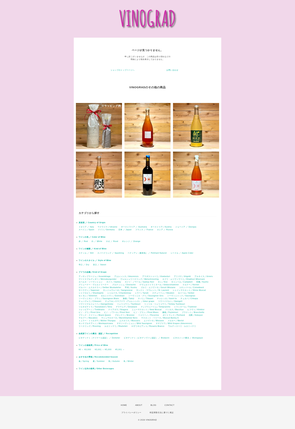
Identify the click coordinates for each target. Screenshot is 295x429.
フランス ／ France (144, 230)
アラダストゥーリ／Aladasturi (156, 276)
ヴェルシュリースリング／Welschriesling (139, 279)
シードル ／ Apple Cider (182, 253)
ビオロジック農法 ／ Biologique (188, 338)
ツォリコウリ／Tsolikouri (129, 304)
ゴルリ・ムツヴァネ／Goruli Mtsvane (158, 287)
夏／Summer (99, 361)
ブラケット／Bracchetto (193, 312)
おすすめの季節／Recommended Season (98, 357)
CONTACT (169, 405)
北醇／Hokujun (196, 315)
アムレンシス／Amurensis (126, 276)
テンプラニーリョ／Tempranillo (155, 307)
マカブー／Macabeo (88, 318)
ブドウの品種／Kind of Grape (93, 272)
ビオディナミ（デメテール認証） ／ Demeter (99, 338)
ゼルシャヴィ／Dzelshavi (113, 296)
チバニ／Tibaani (145, 298)
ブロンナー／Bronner (125, 315)
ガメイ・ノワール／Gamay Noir (139, 282)
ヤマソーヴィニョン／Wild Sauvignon (134, 323)
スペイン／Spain (86, 230)
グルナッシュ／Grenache (124, 285)
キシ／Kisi (163, 282)
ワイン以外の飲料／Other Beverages (96, 369)
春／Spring (84, 361)
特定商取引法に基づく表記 (162, 412)
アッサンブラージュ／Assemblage (95, 276)
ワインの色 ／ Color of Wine (92, 237)
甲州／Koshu (131, 287)
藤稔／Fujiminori (170, 312)
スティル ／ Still (86, 253)
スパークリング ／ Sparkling (110, 253)
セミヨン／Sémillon (88, 296)
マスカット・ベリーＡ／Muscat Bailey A (160, 318)
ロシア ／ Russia (165, 230)
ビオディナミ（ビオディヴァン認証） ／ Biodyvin (146, 338)
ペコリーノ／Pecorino (148, 315)
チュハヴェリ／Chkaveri (90, 301)
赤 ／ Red (83, 241)
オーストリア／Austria (161, 227)
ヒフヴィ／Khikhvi (196, 309)
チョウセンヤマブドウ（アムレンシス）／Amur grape (129, 301)
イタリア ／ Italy (86, 227)
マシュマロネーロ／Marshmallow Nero (119, 318)
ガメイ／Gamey (113, 282)
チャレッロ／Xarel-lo (167, 298)
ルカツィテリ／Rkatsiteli (116, 326)
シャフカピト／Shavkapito (91, 293)
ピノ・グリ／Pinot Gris (89, 312)
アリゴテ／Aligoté (182, 276)
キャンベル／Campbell (182, 282)
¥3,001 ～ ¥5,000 (103, 349)
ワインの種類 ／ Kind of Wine (93, 249)
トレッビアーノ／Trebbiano (92, 309)
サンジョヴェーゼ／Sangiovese (118, 290)
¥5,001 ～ (120, 349)
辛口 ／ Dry (84, 265)
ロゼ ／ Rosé (112, 241)
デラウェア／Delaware (126, 307)
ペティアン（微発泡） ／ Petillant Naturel (147, 253)
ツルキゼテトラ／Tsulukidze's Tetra (95, 307)
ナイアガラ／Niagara (118, 309)
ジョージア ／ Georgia (185, 227)
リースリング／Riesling (90, 326)
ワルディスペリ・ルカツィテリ (182, 326)
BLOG (153, 405)
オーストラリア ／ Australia (134, 227)
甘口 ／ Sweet (99, 265)
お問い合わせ (172, 70)
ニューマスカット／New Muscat (147, 309)
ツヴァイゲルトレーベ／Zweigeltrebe (96, 304)
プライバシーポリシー (131, 412)
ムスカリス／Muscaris (129, 321)
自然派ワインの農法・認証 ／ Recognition (98, 333)
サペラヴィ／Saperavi (89, 290)
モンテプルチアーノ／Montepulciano (96, 323)
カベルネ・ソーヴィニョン (91, 282)
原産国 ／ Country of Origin (92, 222)
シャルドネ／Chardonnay (119, 293)
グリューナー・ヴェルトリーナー (94, 285)
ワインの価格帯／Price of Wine (93, 345)
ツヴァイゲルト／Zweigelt (170, 301)
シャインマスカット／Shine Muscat (189, 290)
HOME (124, 405)
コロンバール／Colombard (191, 287)
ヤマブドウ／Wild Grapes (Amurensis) (174, 323)
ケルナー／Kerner (191, 285)
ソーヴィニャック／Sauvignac (181, 296)
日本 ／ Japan (125, 230)
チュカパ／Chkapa (189, 298)
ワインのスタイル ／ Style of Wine (95, 260)
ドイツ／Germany (106, 230)
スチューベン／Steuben (163, 293)
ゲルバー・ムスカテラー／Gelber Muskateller (100, 287)
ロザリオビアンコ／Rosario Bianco (147, 326)
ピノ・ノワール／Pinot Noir (117, 312)
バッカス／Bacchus (174, 309)
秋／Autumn (114, 361)
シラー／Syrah (142, 293)
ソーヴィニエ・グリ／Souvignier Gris (145, 296)
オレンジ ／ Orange (131, 241)
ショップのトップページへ (123, 70)
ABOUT (138, 405)
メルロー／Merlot (176, 321)
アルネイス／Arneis (204, 276)
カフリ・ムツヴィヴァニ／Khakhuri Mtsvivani (183, 279)
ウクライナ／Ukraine (107, 227)
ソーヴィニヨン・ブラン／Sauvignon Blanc (99, 298)
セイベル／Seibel (186, 293)
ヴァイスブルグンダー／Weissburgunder (98, 279)
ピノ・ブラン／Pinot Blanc (146, 312)
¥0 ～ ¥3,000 (85, 349)
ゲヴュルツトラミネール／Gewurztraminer (159, 285)
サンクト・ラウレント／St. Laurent (152, 290)
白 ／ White (97, 241)
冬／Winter (129, 361)
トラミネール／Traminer (185, 307)
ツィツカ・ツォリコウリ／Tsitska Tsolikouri (164, 304)
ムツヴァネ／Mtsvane (154, 321)
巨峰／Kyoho (202, 282)
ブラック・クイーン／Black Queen (95, 315)
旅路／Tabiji (128, 298)
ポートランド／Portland (174, 315)
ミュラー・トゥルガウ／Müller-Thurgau (97, 321)
